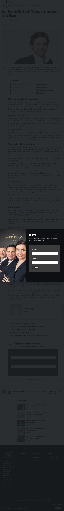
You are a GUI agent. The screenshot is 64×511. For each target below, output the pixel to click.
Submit (35, 268)
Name (34, 249)
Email (34, 258)
